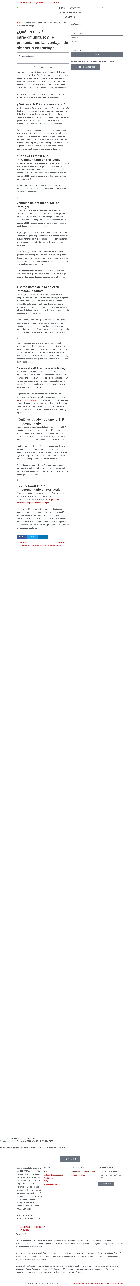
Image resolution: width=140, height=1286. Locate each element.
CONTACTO (70, 17)
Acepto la (86, 50)
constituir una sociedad (26, 400)
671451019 (98, 14)
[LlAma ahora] (91, 8)
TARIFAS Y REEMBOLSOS (70, 12)
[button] (66, 56)
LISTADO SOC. (75, 8)
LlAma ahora (99, 7)
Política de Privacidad (90, 50)
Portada (19, 23)
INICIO (62, 8)
